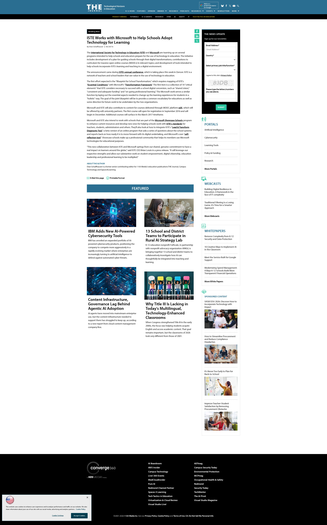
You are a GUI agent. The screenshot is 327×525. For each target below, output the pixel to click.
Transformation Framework (138, 84)
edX (180, 107)
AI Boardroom (155, 463)
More (234, 11)
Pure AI (151, 483)
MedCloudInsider (156, 479)
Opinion (151, 11)
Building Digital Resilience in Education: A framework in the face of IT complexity (219, 192)
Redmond (199, 483)
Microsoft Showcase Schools (169, 120)
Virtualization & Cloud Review (163, 500)
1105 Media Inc (130, 516)
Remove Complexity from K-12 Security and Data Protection (219, 237)
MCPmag (198, 475)
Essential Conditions (98, 84)
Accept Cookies (79, 516)
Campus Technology (158, 471)
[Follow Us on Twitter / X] (230, 6)
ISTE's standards (174, 123)
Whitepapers (215, 230)
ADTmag (198, 463)
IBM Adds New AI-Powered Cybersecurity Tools (111, 233)
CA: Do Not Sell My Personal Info (199, 516)
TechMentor (200, 492)
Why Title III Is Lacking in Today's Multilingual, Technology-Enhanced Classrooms (167, 310)
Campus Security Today (205, 467)
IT (188, 17)
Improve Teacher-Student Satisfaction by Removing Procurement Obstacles (217, 406)
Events (209, 11)
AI (175, 17)
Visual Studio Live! (157, 504)
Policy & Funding (212, 153)
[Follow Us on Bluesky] (222, 6)
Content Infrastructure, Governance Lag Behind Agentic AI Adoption (109, 304)
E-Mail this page (97, 178)
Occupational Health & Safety (208, 479)
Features (141, 11)
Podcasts (184, 11)
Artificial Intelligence (214, 129)
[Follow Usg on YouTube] (234, 6)
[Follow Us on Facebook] (226, 5)
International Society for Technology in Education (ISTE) (118, 52)
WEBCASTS (213, 183)
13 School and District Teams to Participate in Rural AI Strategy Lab (166, 235)
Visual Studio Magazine (205, 500)
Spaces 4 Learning (157, 492)
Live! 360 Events (156, 475)
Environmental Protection (206, 471)
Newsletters (224, 11)
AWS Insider (154, 467)
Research (173, 11)
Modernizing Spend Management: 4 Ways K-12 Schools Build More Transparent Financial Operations (221, 270)
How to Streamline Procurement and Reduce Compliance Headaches (220, 339)
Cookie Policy (163, 516)
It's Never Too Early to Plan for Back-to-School (219, 372)
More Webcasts (212, 216)
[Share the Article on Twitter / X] (196, 40)
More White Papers (214, 281)
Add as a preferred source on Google (210, 5)
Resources (196, 11)
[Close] (87, 497)
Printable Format (117, 178)
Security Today (201, 487)
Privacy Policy (226, 75)
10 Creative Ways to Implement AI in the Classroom (220, 248)
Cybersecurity (211, 137)
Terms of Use (179, 516)
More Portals (211, 168)
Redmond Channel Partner (161, 487)
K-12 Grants (147, 17)
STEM (169, 17)
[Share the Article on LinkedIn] (196, 36)
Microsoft (154, 52)
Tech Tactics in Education (160, 496)
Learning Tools (211, 145)
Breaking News (94, 31)
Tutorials (134, 17)
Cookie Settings (58, 515)
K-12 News (130, 11)
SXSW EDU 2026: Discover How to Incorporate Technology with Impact (221, 304)
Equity (182, 17)
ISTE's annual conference (131, 72)
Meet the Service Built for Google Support (220, 259)
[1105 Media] (102, 491)
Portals (211, 124)
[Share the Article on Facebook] (196, 31)
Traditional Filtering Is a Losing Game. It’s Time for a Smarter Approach (219, 205)
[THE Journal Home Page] (106, 7)
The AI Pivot (200, 496)
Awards (160, 11)
